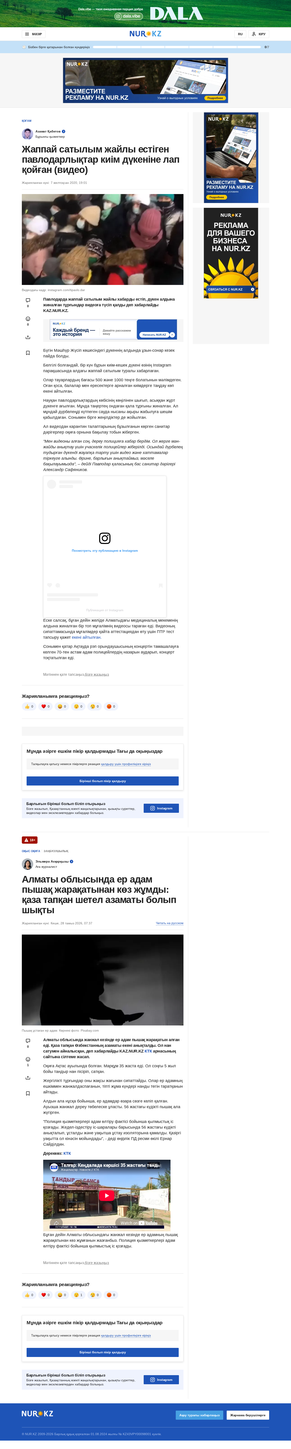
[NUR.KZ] (145, 34)
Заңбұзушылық (56, 908)
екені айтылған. (87, 637)
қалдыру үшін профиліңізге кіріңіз (126, 821)
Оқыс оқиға (31, 908)
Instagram (164, 865)
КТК (149, 1108)
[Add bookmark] (28, 353)
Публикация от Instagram (104, 610)
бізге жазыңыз (97, 731)
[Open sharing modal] (28, 337)
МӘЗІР (37, 34)
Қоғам (26, 120)
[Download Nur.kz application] (145, 13)
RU (240, 34)
